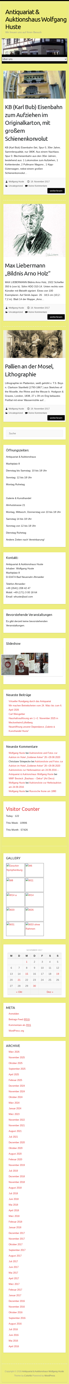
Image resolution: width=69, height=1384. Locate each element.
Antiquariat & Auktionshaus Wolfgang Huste (36, 19)
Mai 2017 (13, 1272)
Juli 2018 (13, 1193)
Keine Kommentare (37, 186)
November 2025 (17, 1057)
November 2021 (17, 1125)
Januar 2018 (15, 1227)
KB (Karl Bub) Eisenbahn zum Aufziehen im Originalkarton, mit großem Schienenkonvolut (33, 123)
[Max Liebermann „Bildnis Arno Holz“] (34, 230)
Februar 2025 (15, 1080)
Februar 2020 (15, 1159)
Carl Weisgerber (17, 714)
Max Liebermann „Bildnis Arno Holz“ (27, 269)
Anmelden (14, 1013)
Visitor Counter (23, 809)
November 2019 (17, 1165)
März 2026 (14, 1051)
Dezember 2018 (17, 1176)
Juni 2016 (14, 1335)
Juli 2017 (13, 1261)
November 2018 (17, 1182)
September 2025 (17, 1068)
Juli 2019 (13, 1170)
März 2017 (14, 1284)
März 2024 (14, 1102)
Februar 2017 (15, 1289)
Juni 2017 (14, 1267)
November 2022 (17, 1119)
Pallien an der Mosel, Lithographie (29, 370)
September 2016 (17, 1318)
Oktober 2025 (15, 1063)
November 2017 (17, 1238)
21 (19, 979)
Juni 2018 (14, 1199)
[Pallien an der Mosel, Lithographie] (34, 344)
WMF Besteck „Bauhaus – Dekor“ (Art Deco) (31, 778)
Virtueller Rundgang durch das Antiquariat (30, 701)
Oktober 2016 (15, 1312)
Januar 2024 (15, 1108)
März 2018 (14, 1216)
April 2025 (14, 1074)
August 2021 (15, 1131)
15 (26, 973)
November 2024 (17, 1091)
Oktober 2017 (15, 1244)
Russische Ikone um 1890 (42, 791)
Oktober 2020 (15, 1148)
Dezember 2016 (17, 1301)
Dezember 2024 (17, 1085)
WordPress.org (16, 1030)
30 (34, 985)
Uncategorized (16, 186)
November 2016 (17, 1306)
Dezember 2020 (17, 1142)
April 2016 (14, 1346)
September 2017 (17, 1250)
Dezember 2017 (17, 1233)
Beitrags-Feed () (19, 1019)
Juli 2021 (13, 1136)
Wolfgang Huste (16, 181)
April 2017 (14, 1278)
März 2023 (14, 1114)
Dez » (50, 991)
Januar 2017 (15, 1295)
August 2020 (15, 1153)
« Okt (19, 991)
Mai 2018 (13, 1204)
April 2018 (14, 1210)
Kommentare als (20, 1025)
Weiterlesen (56, 190)
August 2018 (15, 1187)
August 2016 (15, 1323)
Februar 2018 (15, 1221)
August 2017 (15, 1255)
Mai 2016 (13, 1340)
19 (57, 973)
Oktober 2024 (15, 1097)
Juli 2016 (13, 1329)
